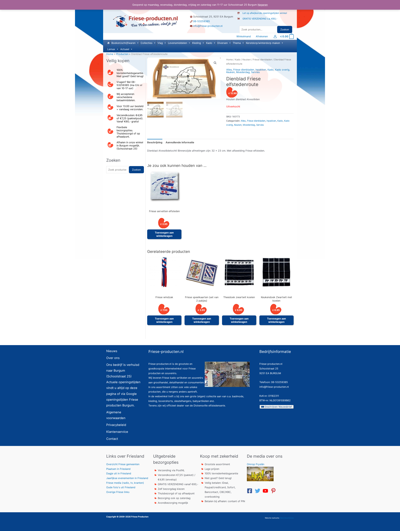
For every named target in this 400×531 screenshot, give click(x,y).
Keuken (246, 59)
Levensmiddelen (177, 42)
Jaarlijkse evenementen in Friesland (127, 478)
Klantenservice (117, 432)
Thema (237, 42)
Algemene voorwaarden (115, 415)
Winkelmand (243, 36)
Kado (209, 42)
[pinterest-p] (274, 491)
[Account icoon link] (275, 36)
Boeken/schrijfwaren (123, 42)
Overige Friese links (117, 492)
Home (229, 59)
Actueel (124, 49)
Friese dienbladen (262, 59)
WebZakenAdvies (287, 518)
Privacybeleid (116, 425)
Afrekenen (262, 36)
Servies (255, 72)
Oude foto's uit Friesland (120, 487)
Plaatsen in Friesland (118, 468)
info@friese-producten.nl (207, 25)
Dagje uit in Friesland (118, 473)
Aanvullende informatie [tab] (180, 142)
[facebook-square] (250, 491)
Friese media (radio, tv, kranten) (125, 482)
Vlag (160, 42)
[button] (215, 63)
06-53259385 (201, 21)
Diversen (222, 42)
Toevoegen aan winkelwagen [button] (164, 234)
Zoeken (284, 29)
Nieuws (111, 351)
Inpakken (260, 69)
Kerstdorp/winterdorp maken (263, 42)
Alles (229, 69)
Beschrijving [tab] (154, 142)
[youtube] (266, 491)
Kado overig (282, 69)
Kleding (196, 42)
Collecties (146, 42)
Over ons (113, 358)
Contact (112, 439)
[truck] (239, 22)
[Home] (108, 43)
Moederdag (243, 72)
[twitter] (258, 491)
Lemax (111, 49)
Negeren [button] (263, 4)
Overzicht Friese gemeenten (122, 464)
